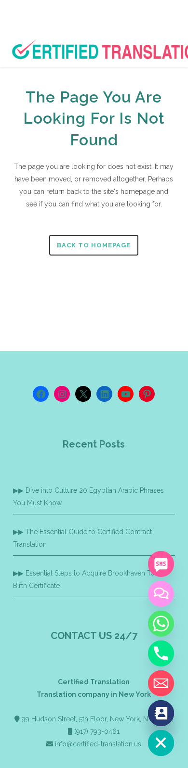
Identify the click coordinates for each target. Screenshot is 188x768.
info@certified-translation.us (98, 744)
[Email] (161, 683)
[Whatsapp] (161, 624)
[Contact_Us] (161, 713)
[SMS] (161, 564)
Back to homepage (94, 245)
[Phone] (161, 653)
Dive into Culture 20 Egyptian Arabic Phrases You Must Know (88, 496)
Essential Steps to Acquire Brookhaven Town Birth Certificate (88, 579)
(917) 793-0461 (97, 731)
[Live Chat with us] (161, 594)
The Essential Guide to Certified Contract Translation (82, 538)
